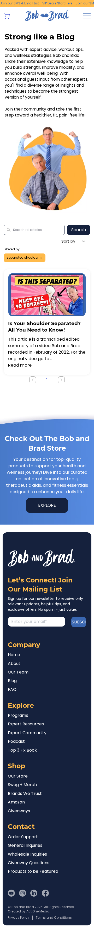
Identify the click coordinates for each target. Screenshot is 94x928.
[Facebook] (45, 893)
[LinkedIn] (33, 893)
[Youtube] (11, 893)
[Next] (61, 379)
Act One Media (37, 911)
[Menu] (87, 16)
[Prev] (32, 379)
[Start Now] (47, 320)
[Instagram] (22, 893)
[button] (6, 16)
